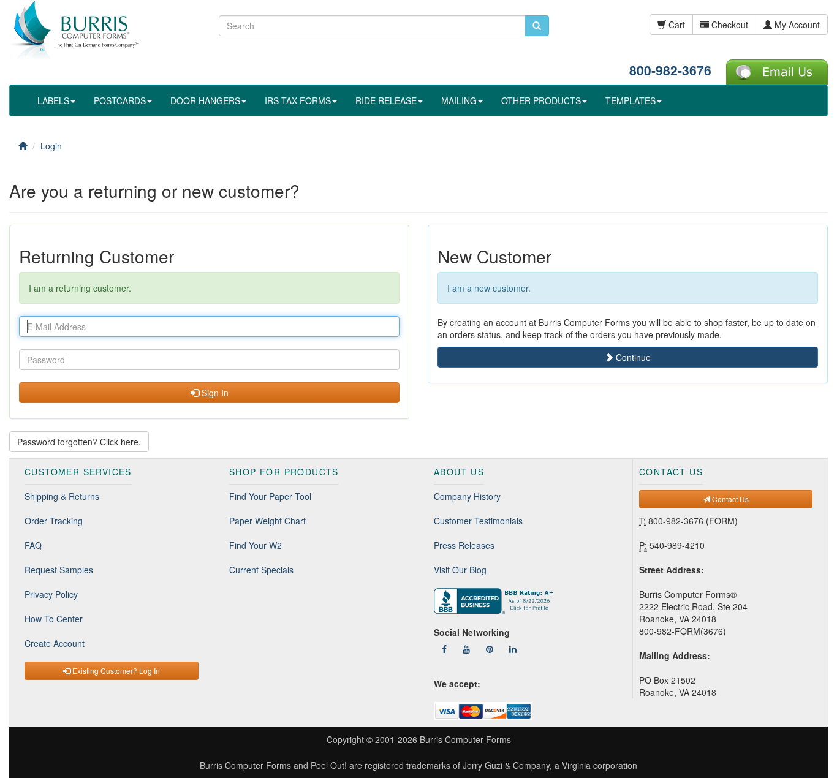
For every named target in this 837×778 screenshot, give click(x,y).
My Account (796, 24)
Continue (632, 357)
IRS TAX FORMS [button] (298, 100)
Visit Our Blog (460, 570)
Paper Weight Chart (267, 521)
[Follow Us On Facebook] (444, 648)
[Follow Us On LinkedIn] (513, 648)
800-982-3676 (670, 70)
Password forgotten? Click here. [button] (79, 442)
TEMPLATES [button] (630, 100)
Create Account (55, 643)
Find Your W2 (255, 545)
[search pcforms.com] (537, 25)
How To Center (54, 619)
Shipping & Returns (62, 496)
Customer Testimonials (478, 521)
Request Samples (59, 570)
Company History (467, 496)
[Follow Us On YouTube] (466, 648)
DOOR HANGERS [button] (205, 100)
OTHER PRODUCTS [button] (541, 100)
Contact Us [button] (729, 499)
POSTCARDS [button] (120, 100)
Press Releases (464, 545)
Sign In (214, 393)
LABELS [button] (53, 100)
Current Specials (261, 570)
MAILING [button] (459, 100)
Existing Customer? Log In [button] (115, 670)
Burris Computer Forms (465, 739)
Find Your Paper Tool (270, 496)
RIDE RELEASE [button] (386, 100)
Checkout (728, 24)
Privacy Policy (51, 594)
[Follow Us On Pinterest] (489, 648)
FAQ (33, 545)
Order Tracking (54, 521)
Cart (675, 24)
